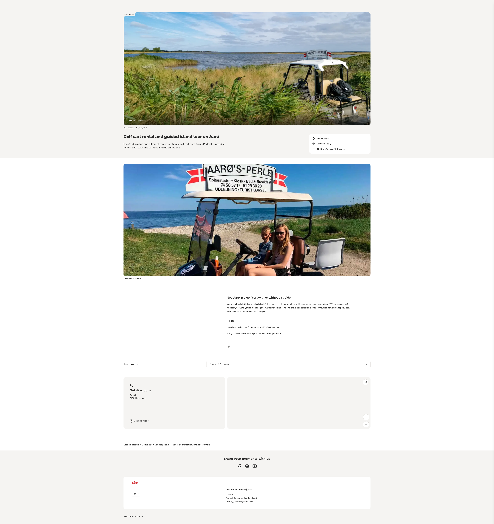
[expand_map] (365, 382)
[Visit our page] (247, 466)
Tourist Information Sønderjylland (241, 498)
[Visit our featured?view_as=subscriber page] (254, 466)
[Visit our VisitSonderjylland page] (239, 466)
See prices (322, 139)
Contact (229, 494)
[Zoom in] (366, 417)
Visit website (323, 144)
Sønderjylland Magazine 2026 (239, 501)
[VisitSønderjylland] (139, 482)
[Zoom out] (366, 424)
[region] (298, 403)
